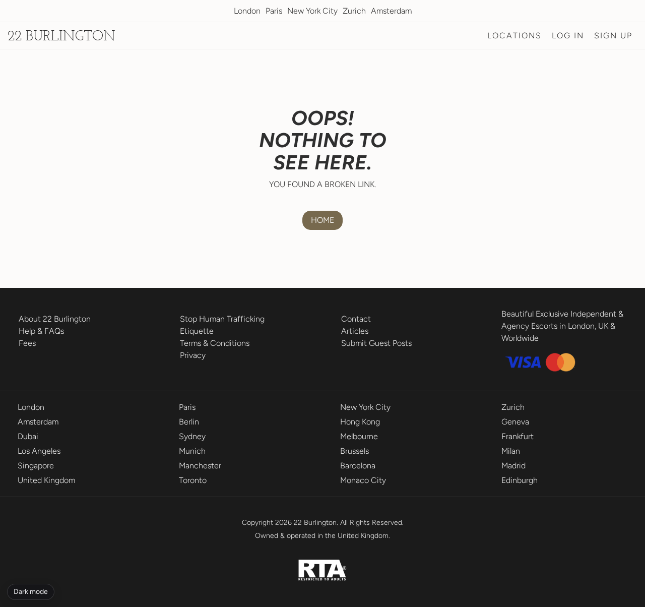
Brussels (354, 451)
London (247, 11)
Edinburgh (519, 480)
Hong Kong (360, 422)
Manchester (200, 465)
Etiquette (197, 331)
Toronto (193, 480)
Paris (274, 11)
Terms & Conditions (214, 343)
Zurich (354, 11)
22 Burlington (61, 37)
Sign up (613, 35)
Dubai (28, 436)
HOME (322, 220)
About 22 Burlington (55, 319)
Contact (356, 319)
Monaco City (363, 480)
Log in (568, 35)
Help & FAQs (41, 331)
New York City (312, 11)
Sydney (192, 436)
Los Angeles (39, 451)
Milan (510, 451)
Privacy (193, 355)
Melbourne (359, 436)
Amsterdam (391, 11)
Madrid (513, 465)
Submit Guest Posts (376, 343)
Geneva (515, 422)
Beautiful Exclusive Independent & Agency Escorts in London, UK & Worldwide (562, 326)
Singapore (36, 465)
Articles (354, 331)
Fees (27, 343)
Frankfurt (517, 436)
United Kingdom (46, 480)
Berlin (189, 422)
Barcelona (357, 465)
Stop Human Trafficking (222, 319)
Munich (192, 451)
